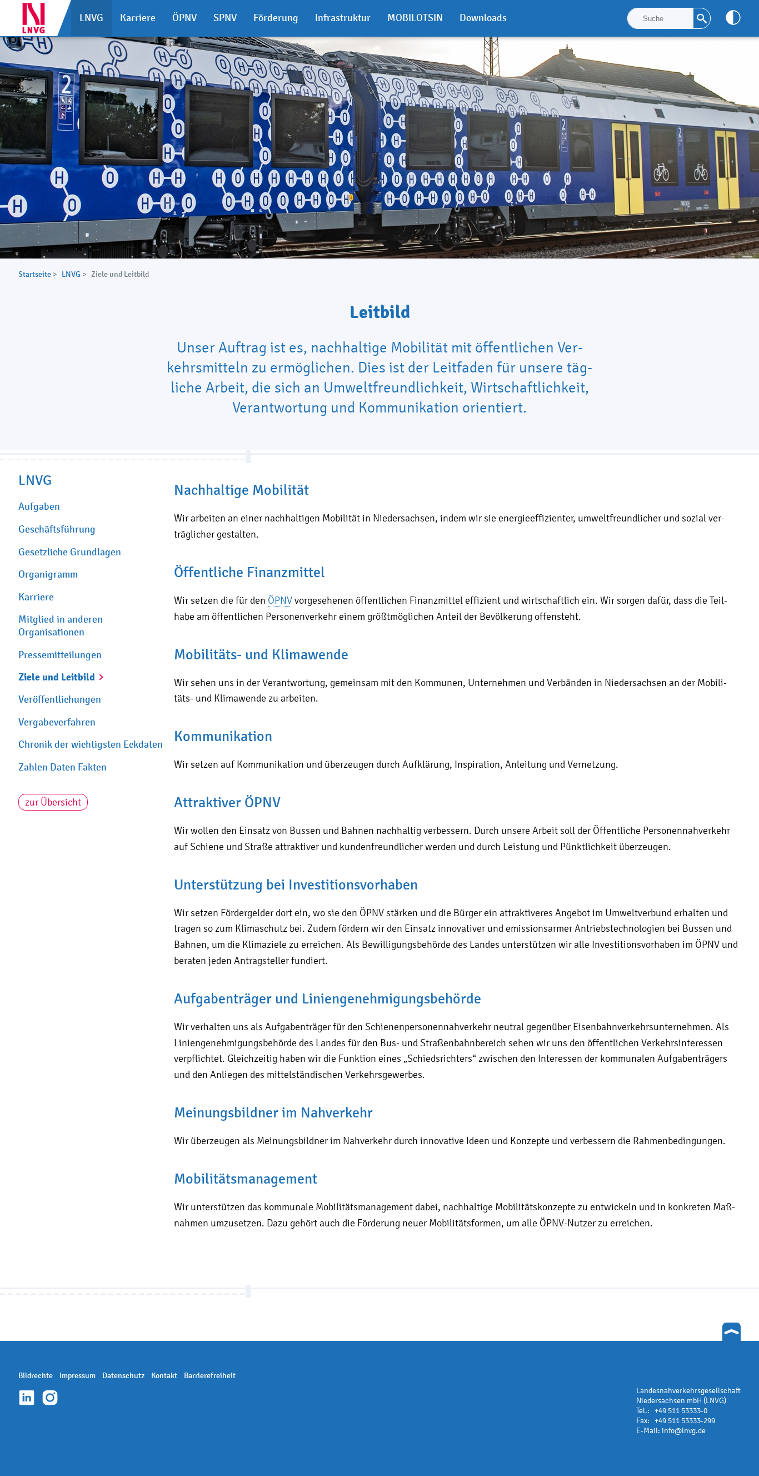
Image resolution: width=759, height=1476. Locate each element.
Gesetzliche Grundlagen (69, 552)
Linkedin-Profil (26, 1397)
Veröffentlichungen (59, 699)
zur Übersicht (53, 802)
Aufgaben (39, 506)
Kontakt (164, 1375)
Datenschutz (123, 1375)
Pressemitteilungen (60, 655)
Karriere (36, 597)
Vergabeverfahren (57, 722)
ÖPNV (280, 600)
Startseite (34, 274)
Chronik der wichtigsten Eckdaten (90, 744)
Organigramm (48, 574)
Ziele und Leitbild (56, 676)
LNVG (37, 18)
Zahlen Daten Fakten (62, 767)
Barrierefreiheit (210, 1375)
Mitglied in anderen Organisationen (60, 625)
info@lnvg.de (684, 1430)
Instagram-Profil (50, 1397)
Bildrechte (35, 1375)
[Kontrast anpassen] (733, 17)
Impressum (77, 1375)
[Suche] (701, 18)
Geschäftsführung (57, 529)
